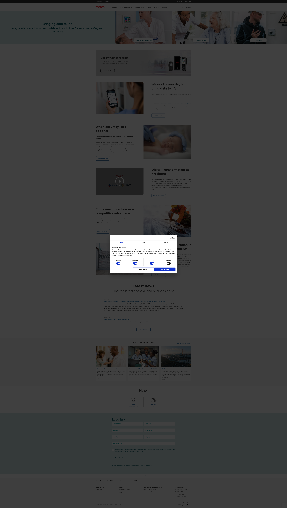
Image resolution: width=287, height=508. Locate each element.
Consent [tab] (121, 242)
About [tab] (166, 242)
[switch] (135, 263)
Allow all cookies (164, 269)
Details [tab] (143, 242)
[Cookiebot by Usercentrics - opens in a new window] (168, 238)
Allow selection (143, 269)
